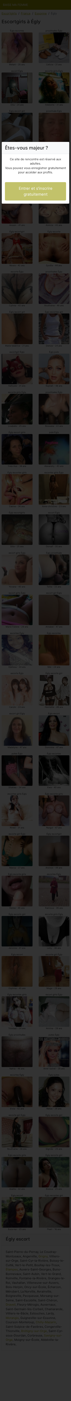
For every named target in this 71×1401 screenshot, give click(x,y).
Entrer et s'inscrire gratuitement (35, 191)
